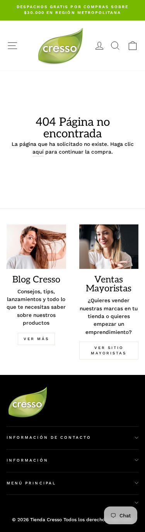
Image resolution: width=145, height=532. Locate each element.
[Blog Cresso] (36, 246)
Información (27, 460)
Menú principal (31, 483)
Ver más (36, 339)
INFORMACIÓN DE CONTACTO (49, 437)
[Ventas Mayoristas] (109, 246)
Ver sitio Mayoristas (108, 350)
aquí (38, 152)
